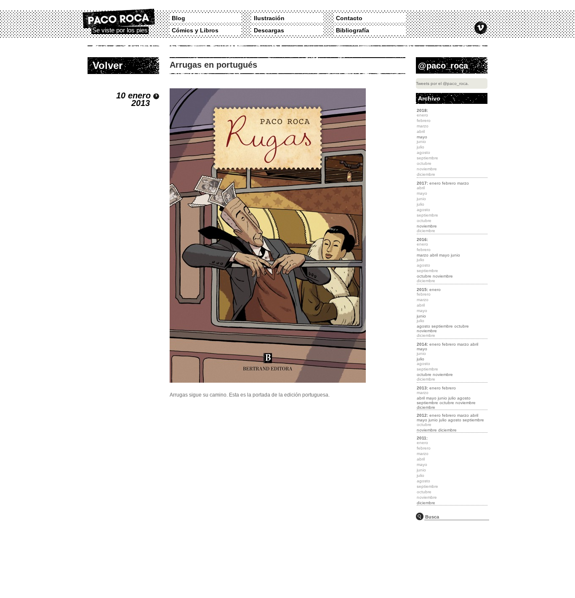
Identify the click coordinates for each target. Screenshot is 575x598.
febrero (449, 183)
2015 (422, 289)
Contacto (349, 18)
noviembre (427, 226)
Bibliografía (352, 30)
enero (435, 183)
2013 (422, 388)
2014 (422, 344)
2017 (422, 183)
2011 (421, 438)
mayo (422, 137)
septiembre (442, 326)
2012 (422, 415)
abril (434, 255)
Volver (107, 65)
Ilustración (269, 18)
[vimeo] (480, 27)
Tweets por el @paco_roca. (442, 83)
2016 (422, 239)
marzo (463, 183)
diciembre (426, 407)
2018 (422, 110)
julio (420, 359)
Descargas (269, 30)
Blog (178, 18)
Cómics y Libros (195, 30)
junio (455, 255)
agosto (423, 326)
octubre (424, 276)
